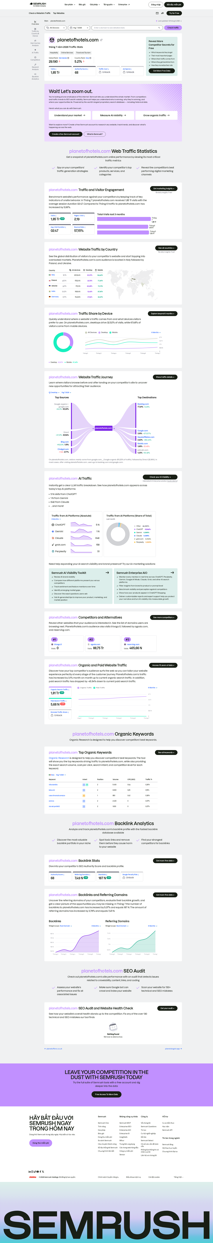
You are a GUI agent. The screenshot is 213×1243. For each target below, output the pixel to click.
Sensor (122, 1155)
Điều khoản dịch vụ (133, 1177)
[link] (39, 13)
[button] (157, 13)
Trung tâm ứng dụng (127, 1144)
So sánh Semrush (105, 1140)
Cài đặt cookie (154, 1177)
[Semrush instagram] (32, 1171)
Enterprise (122, 5)
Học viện (165, 1126)
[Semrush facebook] (40, 1171)
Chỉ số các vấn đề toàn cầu (149, 1145)
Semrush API (167, 1130)
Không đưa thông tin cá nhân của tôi (150, 1151)
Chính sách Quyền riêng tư (108, 1177)
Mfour (121, 1140)
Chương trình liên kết (106, 1151)
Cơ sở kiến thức (168, 1123)
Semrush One (103, 1123)
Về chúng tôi (146, 1123)
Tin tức (143, 1130)
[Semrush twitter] (43, 1171)
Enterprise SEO (125, 1126)
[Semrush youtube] (37, 1171)
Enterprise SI (124, 1133)
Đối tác (143, 1137)
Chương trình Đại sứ (170, 1151)
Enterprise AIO (125, 1130)
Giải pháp (94, 5)
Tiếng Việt (178, 1177)
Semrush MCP (125, 1123)
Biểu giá (82, 5)
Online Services (67, 53)
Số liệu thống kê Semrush (108, 1148)
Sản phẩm (69, 5)
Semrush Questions (148, 1126)
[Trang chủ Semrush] (37, 5)
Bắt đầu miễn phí (174, 5)
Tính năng (102, 1126)
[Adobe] (32, 1177)
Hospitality (54, 53)
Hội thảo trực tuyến (169, 1148)
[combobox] (124, 27)
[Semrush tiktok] (35, 1171)
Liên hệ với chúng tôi (149, 1155)
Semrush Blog (167, 1144)
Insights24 (123, 1137)
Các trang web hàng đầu (128, 1148)
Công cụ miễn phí (126, 1151)
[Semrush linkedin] (29, 1171)
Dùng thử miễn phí (41, 1143)
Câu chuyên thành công (107, 1144)
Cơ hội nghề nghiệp (148, 1133)
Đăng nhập (156, 5)
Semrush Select (147, 1140)
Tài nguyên (108, 5)
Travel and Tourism (83, 53)
